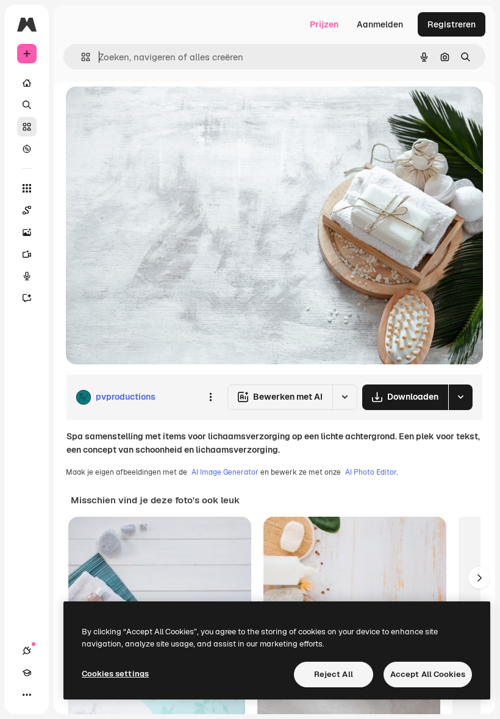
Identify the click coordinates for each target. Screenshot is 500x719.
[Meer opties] (210, 397)
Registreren (451, 24)
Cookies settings (115, 673)
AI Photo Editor (370, 472)
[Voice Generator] (27, 276)
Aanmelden (380, 24)
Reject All (333, 674)
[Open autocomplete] (81, 57)
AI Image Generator (225, 472)
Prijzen (324, 24)
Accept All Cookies (427, 674)
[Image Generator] (27, 232)
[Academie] (27, 672)
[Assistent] (27, 298)
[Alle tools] (27, 188)
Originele (146, 109)
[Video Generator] (27, 254)
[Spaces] (27, 210)
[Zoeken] (27, 105)
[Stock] (27, 126)
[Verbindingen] (27, 651)
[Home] (27, 83)
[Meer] (27, 694)
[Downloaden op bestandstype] (460, 397)
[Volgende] (479, 578)
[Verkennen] (27, 148)
